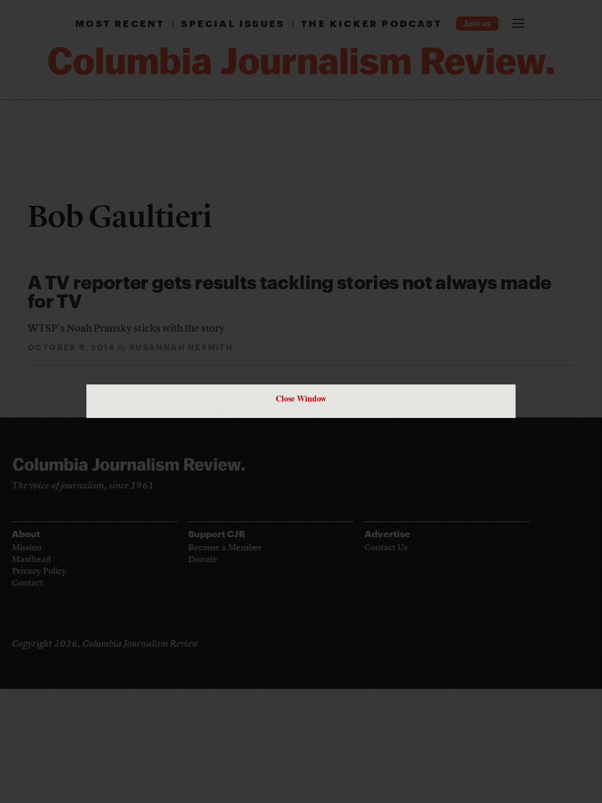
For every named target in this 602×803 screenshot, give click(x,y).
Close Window (301, 398)
